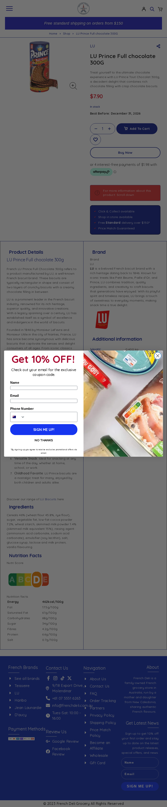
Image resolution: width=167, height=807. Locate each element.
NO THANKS (44, 440)
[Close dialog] (157, 355)
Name (14, 382)
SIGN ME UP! (43, 429)
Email (14, 395)
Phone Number (22, 408)
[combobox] (17, 417)
